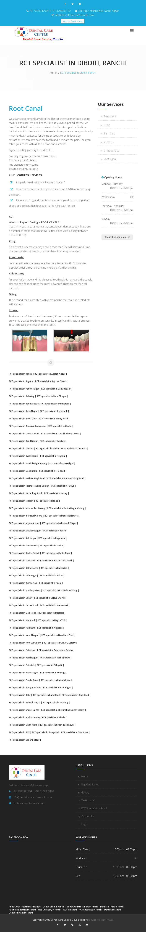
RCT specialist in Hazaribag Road (25, 493)
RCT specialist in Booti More (23, 418)
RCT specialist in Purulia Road (23, 680)
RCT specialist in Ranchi (20, 373)
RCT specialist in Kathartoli (54, 567)
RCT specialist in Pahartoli (22, 650)
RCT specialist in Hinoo (47, 500)
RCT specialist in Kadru (54, 530)
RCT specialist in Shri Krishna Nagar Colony (62, 709)
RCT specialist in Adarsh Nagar (50, 373)
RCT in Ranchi (70, 909)
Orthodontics (111, 150)
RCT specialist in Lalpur (20, 597)
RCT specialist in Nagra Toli (51, 620)
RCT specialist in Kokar (51, 575)
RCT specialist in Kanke (51, 545)
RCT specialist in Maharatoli (54, 605)
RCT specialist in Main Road (22, 612)
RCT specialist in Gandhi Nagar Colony (28, 463)
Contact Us (87, 816)
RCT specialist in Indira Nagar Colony (65, 508)
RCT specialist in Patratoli (22, 665)
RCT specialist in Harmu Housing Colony (29, 485)
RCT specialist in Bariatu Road (24, 403)
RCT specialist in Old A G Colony (59, 642)
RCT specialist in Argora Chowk (51, 381)
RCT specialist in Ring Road (75, 694)
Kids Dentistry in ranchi (49, 909)
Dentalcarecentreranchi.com (29, 803)
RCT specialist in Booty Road (53, 418)
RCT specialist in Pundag (52, 672)
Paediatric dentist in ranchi (22, 909)
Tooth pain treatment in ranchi (82, 906)
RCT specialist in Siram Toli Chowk (57, 724)
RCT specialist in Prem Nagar (23, 672)
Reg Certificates (90, 784)
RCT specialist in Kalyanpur (51, 538)
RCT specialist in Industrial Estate (61, 515)
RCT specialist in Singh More (23, 724)
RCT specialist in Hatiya (62, 485)
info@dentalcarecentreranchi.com (74, 15)
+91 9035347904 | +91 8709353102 (50, 10)
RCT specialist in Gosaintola (23, 470)
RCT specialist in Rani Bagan (57, 687)
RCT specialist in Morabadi (22, 620)
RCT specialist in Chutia (60, 426)
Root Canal (110, 159)
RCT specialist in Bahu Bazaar (56, 388)
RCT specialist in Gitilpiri (61, 463)
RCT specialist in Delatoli (52, 440)
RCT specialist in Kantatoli (22, 560)
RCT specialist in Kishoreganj (23, 575)
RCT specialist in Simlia (53, 717)
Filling (107, 125)
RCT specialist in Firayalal (52, 455)
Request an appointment (117, 237)
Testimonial (88, 800)
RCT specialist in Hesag (55, 493)
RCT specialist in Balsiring (21, 396)
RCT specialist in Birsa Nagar (23, 411)
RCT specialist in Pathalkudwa (55, 657)
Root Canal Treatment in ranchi (25, 906)
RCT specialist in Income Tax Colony (27, 508)
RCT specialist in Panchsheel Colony (55, 650)
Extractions (110, 116)
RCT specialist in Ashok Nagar (24, 388)
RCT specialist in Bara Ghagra (51, 396)
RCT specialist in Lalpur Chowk (49, 597)
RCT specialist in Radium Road (56, 680)
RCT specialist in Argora (21, 381)
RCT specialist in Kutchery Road (24, 590)
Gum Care (109, 133)
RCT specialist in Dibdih (47, 448)
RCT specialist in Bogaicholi (53, 411)
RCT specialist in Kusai (50, 582)
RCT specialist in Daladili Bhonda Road (60, 433)
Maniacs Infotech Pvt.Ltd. (100, 919)
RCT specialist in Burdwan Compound (27, 426)
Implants (109, 142)
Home (53, 72)
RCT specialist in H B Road (52, 470)
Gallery (85, 792)
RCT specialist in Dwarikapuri (23, 455)
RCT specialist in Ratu (19, 694)
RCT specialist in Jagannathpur (24, 523)
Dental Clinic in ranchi (53, 906)
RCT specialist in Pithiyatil (49, 665)
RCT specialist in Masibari (51, 612)
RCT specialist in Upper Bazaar (24, 739)
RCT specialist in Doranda (74, 448)
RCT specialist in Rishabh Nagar (24, 702)
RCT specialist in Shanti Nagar (24, 709)
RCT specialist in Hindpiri (21, 500)
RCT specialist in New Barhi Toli (57, 635)
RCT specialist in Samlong (56, 702)
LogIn (84, 824)
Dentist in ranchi (112, 909)
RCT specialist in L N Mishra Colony (60, 590)
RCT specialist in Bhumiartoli (55, 403)
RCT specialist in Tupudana (74, 732)
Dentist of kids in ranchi (112, 906)
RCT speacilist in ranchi (90, 909)
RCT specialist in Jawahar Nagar (25, 530)
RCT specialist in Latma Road (23, 605)
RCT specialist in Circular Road (24, 433)
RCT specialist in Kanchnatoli (23, 545)
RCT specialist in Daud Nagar (23, 440)
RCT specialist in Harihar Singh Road (27, 478)
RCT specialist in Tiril (19, 732)
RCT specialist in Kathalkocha (23, 567)
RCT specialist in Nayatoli (49, 627)
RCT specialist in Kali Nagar (22, 538)
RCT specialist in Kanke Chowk (24, 553)
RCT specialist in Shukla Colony (24, 717)
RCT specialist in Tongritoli (45, 732)
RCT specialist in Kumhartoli (23, 582)
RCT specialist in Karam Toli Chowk (54, 560)
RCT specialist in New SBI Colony (25, 642)
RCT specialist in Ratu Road (46, 694)
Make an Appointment (73, 21)
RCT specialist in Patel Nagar (23, 657)
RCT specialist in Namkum (22, 627)
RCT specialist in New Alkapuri (24, 635)
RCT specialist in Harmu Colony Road (65, 478)
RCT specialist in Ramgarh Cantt (25, 687)
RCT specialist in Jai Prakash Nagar (59, 523)
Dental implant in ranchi (21, 912)
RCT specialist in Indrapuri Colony (25, 515)
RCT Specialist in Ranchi (94, 808)
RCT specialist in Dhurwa (21, 448)
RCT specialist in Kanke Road (56, 553)
